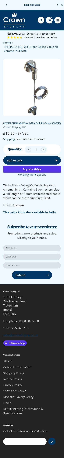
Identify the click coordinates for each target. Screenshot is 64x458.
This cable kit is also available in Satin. (29, 212)
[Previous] (6, 4)
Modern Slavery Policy (18, 397)
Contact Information (17, 367)
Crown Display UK (14, 127)
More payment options (32, 174)
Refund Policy (12, 379)
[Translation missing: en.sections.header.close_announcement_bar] (61, 4)
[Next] (57, 4)
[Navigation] (57, 20)
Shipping (9, 139)
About (7, 361)
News (7, 403)
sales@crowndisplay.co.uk (20, 335)
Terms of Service (14, 391)
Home (7, 42)
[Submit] (51, 441)
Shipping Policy (13, 373)
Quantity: (15, 149)
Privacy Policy (12, 385)
